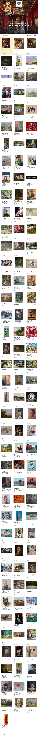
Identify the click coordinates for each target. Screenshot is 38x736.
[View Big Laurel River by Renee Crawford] (6, 194)
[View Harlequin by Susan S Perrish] (31, 482)
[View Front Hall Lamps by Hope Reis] (31, 499)
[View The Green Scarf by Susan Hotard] (19, 297)
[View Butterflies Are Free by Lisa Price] (6, 499)
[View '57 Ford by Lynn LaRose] (19, 364)
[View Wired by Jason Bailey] (19, 76)
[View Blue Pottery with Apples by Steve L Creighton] (19, 194)
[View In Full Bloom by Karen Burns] (6, 143)
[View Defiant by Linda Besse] (31, 92)
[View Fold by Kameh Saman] (19, 550)
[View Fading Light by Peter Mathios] (19, 397)
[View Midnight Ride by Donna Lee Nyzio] (19, 448)
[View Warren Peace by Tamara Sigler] (19, 584)
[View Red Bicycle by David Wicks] (19, 686)
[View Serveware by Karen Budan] (31, 126)
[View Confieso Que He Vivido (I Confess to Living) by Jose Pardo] (19, 464)
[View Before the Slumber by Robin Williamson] (31, 686)
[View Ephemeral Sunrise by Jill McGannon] (6, 413)
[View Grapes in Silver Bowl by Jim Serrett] (19, 567)
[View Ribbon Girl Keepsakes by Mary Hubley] (31, 297)
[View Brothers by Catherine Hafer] (19, 280)
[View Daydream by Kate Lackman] (31, 348)
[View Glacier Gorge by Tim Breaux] (6, 126)
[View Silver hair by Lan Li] (6, 380)
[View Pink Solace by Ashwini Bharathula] (6, 109)
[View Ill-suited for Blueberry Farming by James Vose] (19, 668)
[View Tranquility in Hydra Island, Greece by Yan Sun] (31, 617)
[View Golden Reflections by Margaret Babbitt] (31, 60)
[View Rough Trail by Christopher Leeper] (31, 364)
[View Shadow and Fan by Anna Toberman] (31, 651)
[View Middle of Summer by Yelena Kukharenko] (19, 348)
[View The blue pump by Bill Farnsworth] (19, 246)
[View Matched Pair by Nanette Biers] (19, 109)
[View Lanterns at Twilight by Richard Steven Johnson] (19, 314)
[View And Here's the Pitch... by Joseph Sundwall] (6, 634)
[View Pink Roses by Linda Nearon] (31, 430)
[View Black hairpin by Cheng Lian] (19, 380)
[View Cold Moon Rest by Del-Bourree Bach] (6, 76)
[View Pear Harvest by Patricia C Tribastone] (6, 668)
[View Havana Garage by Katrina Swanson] (31, 634)
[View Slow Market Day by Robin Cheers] (19, 160)
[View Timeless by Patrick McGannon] (19, 413)
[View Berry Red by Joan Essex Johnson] (32, 314)
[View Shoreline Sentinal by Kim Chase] (6, 160)
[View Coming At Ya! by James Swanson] (19, 634)
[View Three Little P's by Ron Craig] (31, 177)
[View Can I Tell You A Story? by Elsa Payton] (6, 482)
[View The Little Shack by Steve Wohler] (6, 703)
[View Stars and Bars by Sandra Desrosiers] (19, 212)
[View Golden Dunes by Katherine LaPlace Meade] (6, 430)
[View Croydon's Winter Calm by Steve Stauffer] (31, 601)
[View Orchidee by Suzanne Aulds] (19, 60)
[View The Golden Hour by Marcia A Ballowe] (31, 76)
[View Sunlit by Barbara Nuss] (6, 448)
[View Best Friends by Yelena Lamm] (6, 364)
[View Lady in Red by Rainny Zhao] (6, 719)
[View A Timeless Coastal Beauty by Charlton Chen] (32, 160)
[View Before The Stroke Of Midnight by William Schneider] (31, 550)
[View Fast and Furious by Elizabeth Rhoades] (31, 516)
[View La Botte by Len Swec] (6, 651)
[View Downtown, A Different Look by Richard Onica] (31, 447)
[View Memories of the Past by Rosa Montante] (19, 430)
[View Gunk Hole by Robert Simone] (31, 585)
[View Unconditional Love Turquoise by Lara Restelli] (6, 515)
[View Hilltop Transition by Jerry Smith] (19, 601)
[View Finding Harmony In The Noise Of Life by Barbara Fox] (19, 262)
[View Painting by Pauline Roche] (19, 533)
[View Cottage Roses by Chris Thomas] (19, 651)
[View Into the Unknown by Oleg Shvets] (6, 584)
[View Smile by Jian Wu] (19, 703)
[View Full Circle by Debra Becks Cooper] (19, 177)
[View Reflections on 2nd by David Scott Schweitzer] (6, 567)
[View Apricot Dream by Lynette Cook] (6, 177)
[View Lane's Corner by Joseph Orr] (6, 465)
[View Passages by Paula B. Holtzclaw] (6, 297)
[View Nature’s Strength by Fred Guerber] (6, 280)
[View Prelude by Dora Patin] (31, 465)
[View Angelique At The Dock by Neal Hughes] (6, 314)
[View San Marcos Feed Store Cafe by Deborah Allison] (31, 43)
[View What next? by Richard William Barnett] (6, 92)
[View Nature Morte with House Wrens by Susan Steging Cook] (6, 617)
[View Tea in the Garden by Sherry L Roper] (6, 550)
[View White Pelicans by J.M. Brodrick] (19, 126)
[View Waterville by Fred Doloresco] (6, 229)
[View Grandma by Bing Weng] (32, 669)
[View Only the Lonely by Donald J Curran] (31, 194)
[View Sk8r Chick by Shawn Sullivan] (19, 618)
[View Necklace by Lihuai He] (31, 280)
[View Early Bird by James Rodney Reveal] (19, 516)
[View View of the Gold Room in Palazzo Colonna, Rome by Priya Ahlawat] (6, 43)
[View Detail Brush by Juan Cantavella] (31, 143)
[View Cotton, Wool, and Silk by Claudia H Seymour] (32, 567)
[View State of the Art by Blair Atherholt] (6, 61)
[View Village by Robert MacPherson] (31, 380)
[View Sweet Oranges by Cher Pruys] (19, 499)
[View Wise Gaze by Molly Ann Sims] (6, 601)
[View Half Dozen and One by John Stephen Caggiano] (19, 143)
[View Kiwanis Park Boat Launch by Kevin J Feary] (31, 246)
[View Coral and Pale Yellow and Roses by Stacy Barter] (19, 92)
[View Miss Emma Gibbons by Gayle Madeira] (6, 397)
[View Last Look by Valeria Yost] (31, 702)
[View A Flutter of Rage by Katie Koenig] (31, 331)
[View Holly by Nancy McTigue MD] (32, 413)
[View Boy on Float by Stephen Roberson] (6, 533)
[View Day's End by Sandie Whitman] (6, 686)
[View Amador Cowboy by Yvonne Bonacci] (31, 109)
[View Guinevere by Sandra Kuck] (6, 348)
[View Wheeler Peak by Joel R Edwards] (31, 229)
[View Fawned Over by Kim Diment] (31, 212)
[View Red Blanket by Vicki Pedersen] (19, 482)
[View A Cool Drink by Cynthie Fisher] (6, 263)
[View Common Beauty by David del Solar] (6, 212)
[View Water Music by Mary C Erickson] (6, 246)
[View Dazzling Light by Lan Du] (19, 229)
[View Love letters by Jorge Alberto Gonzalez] (31, 263)
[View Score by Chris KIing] (6, 331)
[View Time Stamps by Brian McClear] (31, 397)
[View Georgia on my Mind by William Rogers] (31, 533)
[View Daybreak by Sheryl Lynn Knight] (19, 331)
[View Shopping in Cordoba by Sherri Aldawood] (19, 43)
